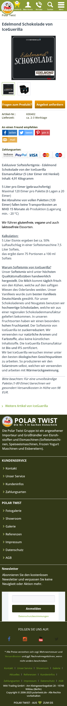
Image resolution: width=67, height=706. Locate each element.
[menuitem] (61, 5)
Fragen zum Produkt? (17, 105)
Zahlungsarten (16, 492)
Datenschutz (14, 550)
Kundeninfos (15, 484)
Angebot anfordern (49, 105)
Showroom (13, 518)
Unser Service (15, 476)
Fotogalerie (13, 511)
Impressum (14, 542)
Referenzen (14, 534)
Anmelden (33, 609)
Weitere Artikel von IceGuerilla (26, 406)
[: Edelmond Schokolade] (8, 88)
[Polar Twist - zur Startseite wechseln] (8, 8)
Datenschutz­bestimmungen (33, 616)
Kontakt (11, 468)
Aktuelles (14, 674)
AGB (9, 558)
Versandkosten (13, 656)
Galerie (11, 526)
